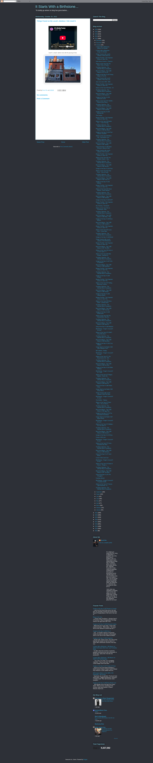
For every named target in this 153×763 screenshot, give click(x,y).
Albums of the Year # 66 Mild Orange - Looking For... (103, 254)
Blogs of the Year (97, 617)
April (97, 503)
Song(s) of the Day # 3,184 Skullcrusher (103, 312)
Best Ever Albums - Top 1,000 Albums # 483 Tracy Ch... (103, 178)
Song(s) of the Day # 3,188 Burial (104, 237)
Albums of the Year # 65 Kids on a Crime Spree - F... (104, 251)
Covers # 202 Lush (101, 437)
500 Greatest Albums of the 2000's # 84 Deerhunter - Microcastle (103, 673)
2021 (96, 512)
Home (63, 142)
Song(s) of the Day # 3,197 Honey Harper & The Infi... (104, 75)
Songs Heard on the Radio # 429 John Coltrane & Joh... (104, 347)
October (98, 45)
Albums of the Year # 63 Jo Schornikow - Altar (103, 208)
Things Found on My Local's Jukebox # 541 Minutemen (103, 240)
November (99, 42)
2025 (96, 31)
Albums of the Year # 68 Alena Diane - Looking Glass (103, 301)
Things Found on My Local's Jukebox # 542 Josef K (103, 151)
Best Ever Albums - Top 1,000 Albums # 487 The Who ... (103, 247)
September (99, 492)
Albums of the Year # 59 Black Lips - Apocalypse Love (104, 136)
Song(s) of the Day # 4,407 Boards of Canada (104, 608)
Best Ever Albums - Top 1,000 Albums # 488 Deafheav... (103, 265)
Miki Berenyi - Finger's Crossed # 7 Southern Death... (104, 481)
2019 (96, 517)
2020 (96, 515)
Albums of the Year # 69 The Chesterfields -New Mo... (103, 316)
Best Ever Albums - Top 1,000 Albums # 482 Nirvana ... (103, 165)
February (98, 507)
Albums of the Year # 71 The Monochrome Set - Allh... (103, 357)
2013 (96, 530)
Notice (96, 711)
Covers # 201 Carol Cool (102, 457)
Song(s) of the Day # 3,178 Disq (104, 435)
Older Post (85, 142)
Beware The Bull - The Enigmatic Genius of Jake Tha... (104, 58)
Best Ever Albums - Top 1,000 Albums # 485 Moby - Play (103, 216)
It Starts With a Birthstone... (56, 7)
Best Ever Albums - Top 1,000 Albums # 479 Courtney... (103, 109)
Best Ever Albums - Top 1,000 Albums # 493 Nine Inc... (103, 382)
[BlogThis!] (60, 90)
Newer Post (40, 142)
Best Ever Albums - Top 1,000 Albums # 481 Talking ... (103, 143)
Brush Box (104, 540)
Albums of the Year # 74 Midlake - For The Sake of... (104, 424)
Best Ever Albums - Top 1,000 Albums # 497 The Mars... (103, 471)
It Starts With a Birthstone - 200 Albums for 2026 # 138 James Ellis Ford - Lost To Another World (105, 648)
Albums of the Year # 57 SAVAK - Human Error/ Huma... (104, 101)
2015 (96, 526)
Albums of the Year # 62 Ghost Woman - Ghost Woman (104, 189)
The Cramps (99, 115)
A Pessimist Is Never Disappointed (104, 698)
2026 (96, 29)
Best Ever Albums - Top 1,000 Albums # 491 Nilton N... (103, 323)
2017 (96, 521)
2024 (96, 34)
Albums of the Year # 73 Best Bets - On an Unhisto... (103, 403)
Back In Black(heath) (100, 716)
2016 (96, 524)
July (97, 496)
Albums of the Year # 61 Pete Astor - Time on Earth (103, 171)
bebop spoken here (100, 727)
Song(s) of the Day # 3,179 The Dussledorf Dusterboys (104, 414)
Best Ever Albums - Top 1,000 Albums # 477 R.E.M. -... (103, 71)
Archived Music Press (101, 710)
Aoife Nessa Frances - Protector (104, 61)
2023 (96, 36)
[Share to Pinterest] (65, 90)
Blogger (85, 759)
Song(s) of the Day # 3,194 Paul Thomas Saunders (104, 133)
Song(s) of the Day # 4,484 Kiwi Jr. (102, 631)
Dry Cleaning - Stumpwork (102, 205)
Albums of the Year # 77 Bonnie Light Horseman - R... (104, 484)
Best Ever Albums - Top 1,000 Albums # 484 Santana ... (103, 197)
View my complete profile (105, 542)
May (97, 501)
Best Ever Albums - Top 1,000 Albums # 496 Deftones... (103, 451)
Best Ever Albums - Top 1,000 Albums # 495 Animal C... (103, 432)
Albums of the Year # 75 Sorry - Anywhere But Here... (104, 444)
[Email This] (58, 90)
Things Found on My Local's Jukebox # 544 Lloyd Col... (103, 54)
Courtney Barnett (100, 478)
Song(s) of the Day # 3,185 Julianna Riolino (103, 294)
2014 (96, 528)
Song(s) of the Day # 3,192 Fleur (104, 168)
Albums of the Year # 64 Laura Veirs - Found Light (103, 230)
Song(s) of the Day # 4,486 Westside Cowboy (104, 624)
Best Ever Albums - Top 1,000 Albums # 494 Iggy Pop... (103, 410)
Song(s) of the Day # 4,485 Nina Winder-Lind (104, 683)
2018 (96, 519)
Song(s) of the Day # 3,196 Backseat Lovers (103, 98)
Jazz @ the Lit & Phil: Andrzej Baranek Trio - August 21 (107, 730)
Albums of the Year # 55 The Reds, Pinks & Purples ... (103, 64)
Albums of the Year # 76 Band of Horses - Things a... (104, 464)
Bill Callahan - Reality (101, 350)
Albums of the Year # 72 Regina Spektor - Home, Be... (104, 375)
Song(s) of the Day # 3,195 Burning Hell (103, 112)
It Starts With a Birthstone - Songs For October (103, 51)
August (98, 494)
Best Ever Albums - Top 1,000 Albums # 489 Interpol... (103, 291)
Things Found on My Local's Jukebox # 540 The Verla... (103, 393)
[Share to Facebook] (63, 90)
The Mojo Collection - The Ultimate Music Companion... (104, 68)
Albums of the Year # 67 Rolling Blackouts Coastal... (104, 283)
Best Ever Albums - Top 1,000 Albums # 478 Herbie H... (103, 94)
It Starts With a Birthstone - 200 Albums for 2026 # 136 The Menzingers (104, 658)
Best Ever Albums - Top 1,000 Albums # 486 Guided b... (103, 223)
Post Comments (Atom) (66, 146)
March (98, 505)
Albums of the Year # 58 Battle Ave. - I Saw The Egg (104, 122)
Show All (115, 738)
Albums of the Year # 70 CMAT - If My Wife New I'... (104, 333)
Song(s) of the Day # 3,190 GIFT (104, 200)
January (98, 510)
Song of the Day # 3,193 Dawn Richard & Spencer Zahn (104, 147)
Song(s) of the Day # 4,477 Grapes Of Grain (104, 666)
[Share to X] (62, 90)
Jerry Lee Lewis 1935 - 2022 (103, 81)
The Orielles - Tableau (101, 400)
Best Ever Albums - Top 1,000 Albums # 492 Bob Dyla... (103, 340)
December (99, 40)
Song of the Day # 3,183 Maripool (104, 326)
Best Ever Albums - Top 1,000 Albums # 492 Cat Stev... (103, 364)
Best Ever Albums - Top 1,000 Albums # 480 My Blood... (103, 129)
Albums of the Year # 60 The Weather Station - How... (103, 158)
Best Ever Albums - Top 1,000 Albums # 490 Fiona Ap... (103, 309)
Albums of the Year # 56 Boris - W (104, 87)
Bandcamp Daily (99, 724)
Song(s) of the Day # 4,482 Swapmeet (103, 638)
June (97, 498)
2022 (96, 38)
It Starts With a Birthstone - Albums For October (103, 47)
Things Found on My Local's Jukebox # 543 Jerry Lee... (103, 79)
